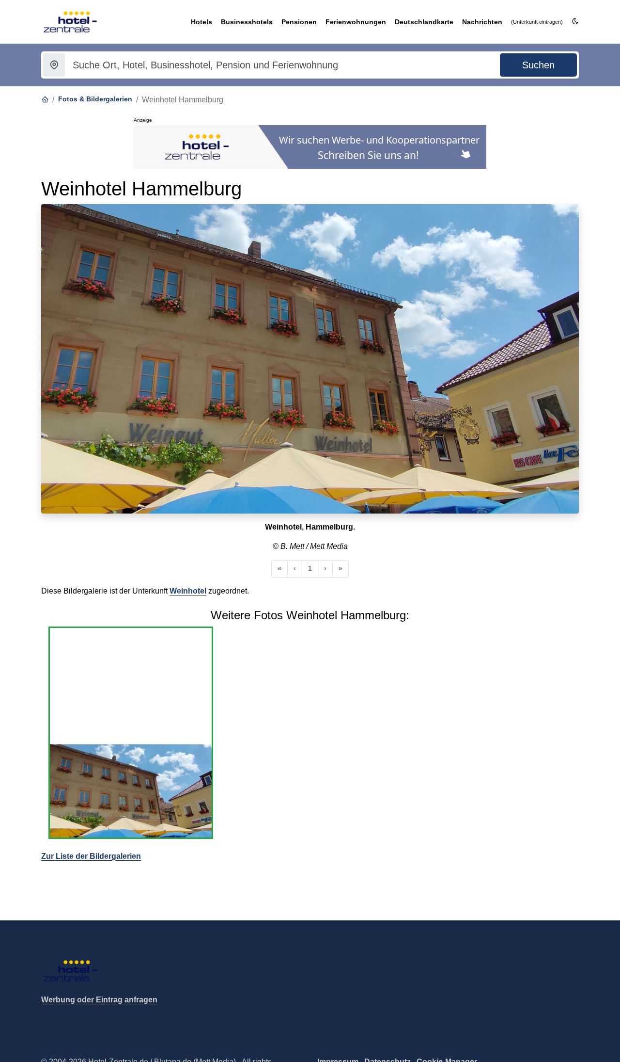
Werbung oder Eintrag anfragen (99, 1000)
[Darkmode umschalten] (575, 21)
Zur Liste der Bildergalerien (91, 856)
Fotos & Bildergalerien (95, 99)
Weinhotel (188, 591)
